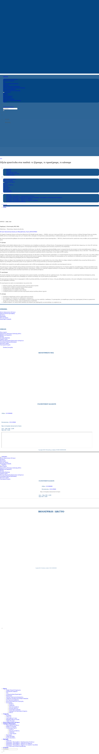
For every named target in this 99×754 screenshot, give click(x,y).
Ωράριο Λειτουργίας (11, 726)
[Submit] (3, 110)
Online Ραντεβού (10, 721)
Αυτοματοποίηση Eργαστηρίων (14, 694)
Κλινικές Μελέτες (13, 708)
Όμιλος (5, 688)
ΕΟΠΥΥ (11, 704)
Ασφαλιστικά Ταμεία (11, 728)
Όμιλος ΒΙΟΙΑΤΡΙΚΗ (31, 231)
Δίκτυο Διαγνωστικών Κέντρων (11, 722)
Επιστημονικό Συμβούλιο (12, 700)
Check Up (8, 716)
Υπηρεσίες (6, 714)
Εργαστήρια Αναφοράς (14, 709)
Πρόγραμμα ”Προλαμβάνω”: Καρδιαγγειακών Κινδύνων (20, 742)
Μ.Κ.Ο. (11, 712)
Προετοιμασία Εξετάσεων (12, 725)
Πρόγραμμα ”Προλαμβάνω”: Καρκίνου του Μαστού (19, 743)
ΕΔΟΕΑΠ (11, 705)
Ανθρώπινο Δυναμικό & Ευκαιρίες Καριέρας (17, 698)
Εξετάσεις (8, 715)
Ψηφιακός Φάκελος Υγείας (12, 719)
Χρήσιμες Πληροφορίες (9, 723)
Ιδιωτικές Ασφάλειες (14, 730)
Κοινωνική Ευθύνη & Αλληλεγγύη (14, 701)
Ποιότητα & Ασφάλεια (11, 691)
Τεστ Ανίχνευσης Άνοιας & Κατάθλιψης (16, 746)
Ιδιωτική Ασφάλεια (14, 707)
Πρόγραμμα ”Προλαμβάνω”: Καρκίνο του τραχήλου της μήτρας (22, 744)
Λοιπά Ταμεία (12, 733)
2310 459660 (12, 422)
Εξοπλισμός (9, 695)
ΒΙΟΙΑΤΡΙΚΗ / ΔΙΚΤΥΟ (51, 511)
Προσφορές (9, 735)
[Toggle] (3, 92)
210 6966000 (9, 413)
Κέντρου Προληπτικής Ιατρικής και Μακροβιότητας (12, 231)
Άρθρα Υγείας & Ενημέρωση (13, 690)
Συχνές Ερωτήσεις (10, 737)
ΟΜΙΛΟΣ (5, 76)
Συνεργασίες (9, 702)
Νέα (7, 693)
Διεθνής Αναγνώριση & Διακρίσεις (14, 697)
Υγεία (1, 158)
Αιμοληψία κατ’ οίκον (11, 718)
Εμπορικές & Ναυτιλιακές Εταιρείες (18, 711)
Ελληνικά (5, 204)
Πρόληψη (5, 739)
